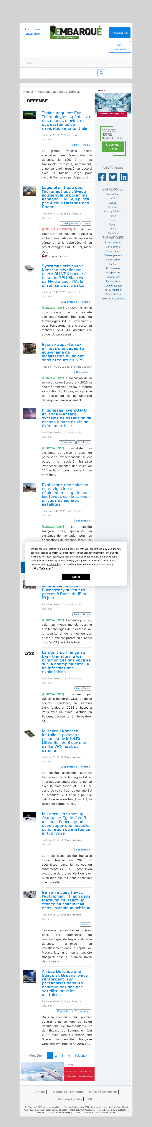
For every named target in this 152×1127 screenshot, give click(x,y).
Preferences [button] (46, 568)
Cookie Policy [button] (53, 564)
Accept (76, 577)
